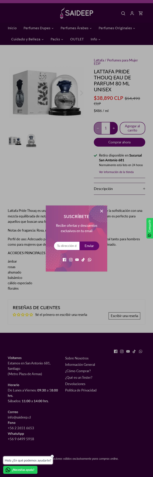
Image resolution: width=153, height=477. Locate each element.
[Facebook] (64, 259)
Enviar (89, 246)
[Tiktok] (83, 259)
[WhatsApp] (89, 259)
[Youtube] (77, 259)
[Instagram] (71, 259)
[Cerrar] (101, 211)
